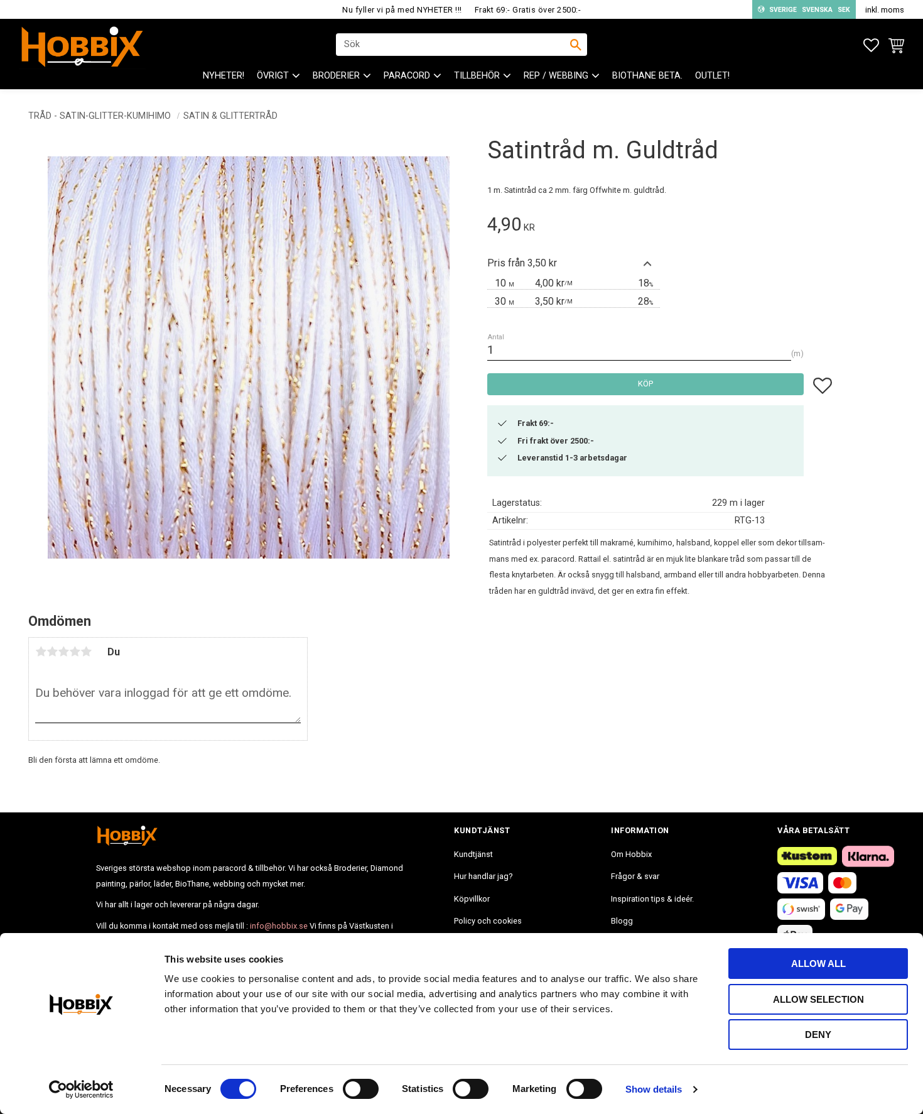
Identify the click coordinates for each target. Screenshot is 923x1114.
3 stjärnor (63, 651)
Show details (653, 1089)
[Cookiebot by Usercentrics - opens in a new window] (81, 1089)
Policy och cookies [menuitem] (488, 921)
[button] (871, 45)
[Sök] (576, 44)
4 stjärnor (74, 651)
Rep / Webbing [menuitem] (556, 75)
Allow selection (818, 999)
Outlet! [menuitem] (712, 75)
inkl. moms (884, 9)
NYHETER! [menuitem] (223, 75)
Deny (818, 1034)
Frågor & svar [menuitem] (635, 876)
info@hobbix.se (279, 926)
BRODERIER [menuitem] (336, 75)
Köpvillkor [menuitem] (472, 899)
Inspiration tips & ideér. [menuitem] (652, 899)
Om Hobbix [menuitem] (631, 854)
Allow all (818, 963)
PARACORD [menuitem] (407, 75)
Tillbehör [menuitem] (477, 75)
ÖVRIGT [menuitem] (273, 75)
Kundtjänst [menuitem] (473, 854)
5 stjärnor (86, 651)
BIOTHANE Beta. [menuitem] (647, 75)
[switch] (361, 1089)
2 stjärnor (52, 651)
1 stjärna (40, 651)
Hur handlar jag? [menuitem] (483, 876)
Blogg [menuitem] (622, 921)
